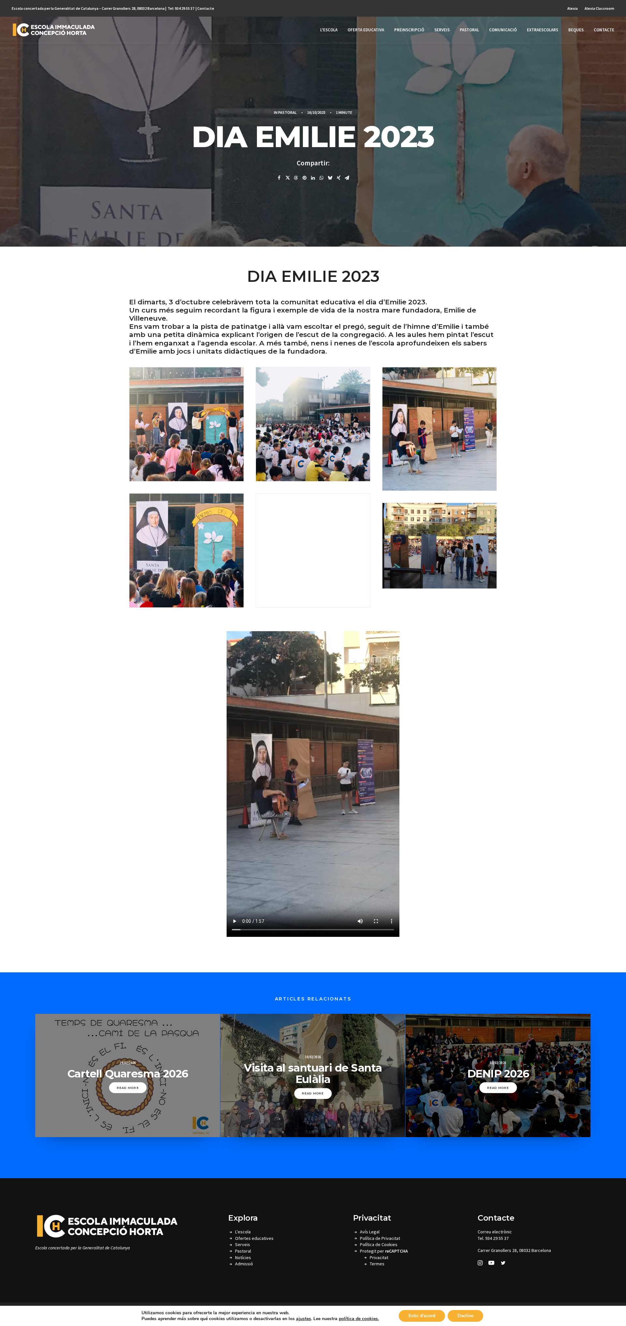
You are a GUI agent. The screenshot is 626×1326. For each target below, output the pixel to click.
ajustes (303, 1319)
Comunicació (503, 30)
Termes (377, 1264)
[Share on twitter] (287, 178)
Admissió (244, 1264)
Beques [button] (576, 30)
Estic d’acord (422, 1316)
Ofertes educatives (254, 1238)
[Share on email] (347, 178)
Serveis (442, 30)
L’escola (328, 30)
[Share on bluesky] (330, 178)
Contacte (205, 8)
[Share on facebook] (279, 178)
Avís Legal (370, 1232)
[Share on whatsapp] (321, 178)
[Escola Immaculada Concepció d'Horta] (54, 30)
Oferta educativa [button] (366, 30)
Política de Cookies (378, 1244)
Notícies (243, 1257)
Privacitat (379, 1257)
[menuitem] (574, 8)
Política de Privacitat (380, 1238)
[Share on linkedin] (313, 178)
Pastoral (469, 30)
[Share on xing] (338, 178)
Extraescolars (542, 30)
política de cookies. (359, 1319)
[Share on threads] (296, 178)
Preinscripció (409, 30)
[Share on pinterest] (304, 178)
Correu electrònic (495, 1232)
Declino (465, 1316)
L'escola (243, 1232)
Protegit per (384, 1251)
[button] (480, 1264)
